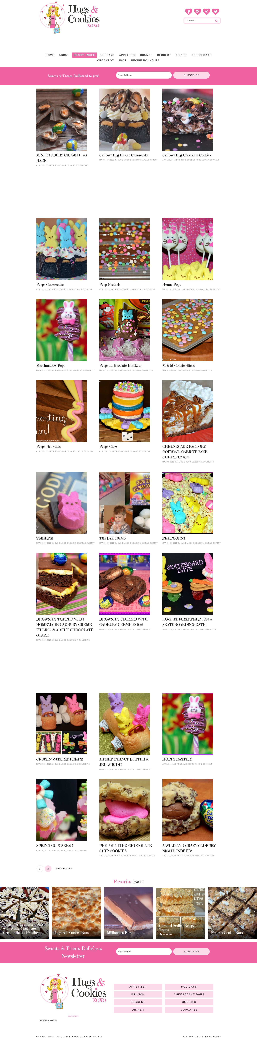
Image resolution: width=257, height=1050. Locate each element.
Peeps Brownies (48, 446)
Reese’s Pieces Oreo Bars (230, 929)
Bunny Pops (171, 284)
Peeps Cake (108, 446)
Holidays (189, 986)
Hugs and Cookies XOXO (69, 17)
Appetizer (138, 986)
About (192, 1037)
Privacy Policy (48, 1020)
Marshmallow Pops (50, 365)
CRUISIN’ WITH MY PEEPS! (59, 759)
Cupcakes (189, 1009)
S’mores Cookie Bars (175, 932)
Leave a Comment (149, 160)
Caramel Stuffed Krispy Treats (124, 927)
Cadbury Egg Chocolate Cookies (186, 155)
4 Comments (146, 370)
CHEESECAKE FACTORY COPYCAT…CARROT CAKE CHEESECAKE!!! (185, 451)
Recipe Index (203, 1037)
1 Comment (144, 451)
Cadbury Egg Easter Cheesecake (123, 155)
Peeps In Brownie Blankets (120, 365)
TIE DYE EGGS (112, 538)
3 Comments (83, 764)
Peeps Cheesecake (50, 284)
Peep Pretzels (109, 284)
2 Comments (82, 165)
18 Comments (207, 856)
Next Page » (64, 868)
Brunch (138, 994)
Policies (216, 1037)
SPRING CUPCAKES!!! (54, 845)
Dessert (138, 1001)
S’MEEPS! (44, 538)
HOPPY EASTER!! (177, 759)
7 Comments (83, 640)
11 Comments (207, 462)
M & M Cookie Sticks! (178, 365)
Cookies (189, 1001)
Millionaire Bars (67, 932)
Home (184, 1037)
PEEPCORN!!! (174, 538)
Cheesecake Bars (189, 994)
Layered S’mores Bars (20, 932)
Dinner (138, 1009)
